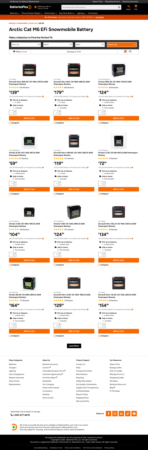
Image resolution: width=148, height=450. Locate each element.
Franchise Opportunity (52, 374)
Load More (74, 345)
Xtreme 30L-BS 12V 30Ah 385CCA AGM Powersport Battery (25, 296)
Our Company (48, 384)
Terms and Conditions (73, 448)
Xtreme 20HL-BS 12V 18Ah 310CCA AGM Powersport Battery (115, 83)
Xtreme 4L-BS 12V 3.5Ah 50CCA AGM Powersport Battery (24, 153)
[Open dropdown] (43, 96)
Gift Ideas (114, 381)
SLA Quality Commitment (86, 384)
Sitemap (46, 394)
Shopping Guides (117, 377)
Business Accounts (130, 1)
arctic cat (33, 23)
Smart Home (14, 381)
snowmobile (22, 23)
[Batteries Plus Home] (21, 7)
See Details (100, 17)
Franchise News (49, 377)
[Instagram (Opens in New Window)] (115, 413)
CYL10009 (57, 79)
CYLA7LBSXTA (103, 150)
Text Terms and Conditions (92, 448)
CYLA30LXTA (13, 292)
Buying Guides (116, 367)
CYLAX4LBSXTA (14, 150)
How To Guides (116, 371)
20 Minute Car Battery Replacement (24, 1)
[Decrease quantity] (15, 113)
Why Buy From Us (117, 374)
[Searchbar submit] (119, 7)
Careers (46, 367)
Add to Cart (29, 118)
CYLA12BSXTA (14, 221)
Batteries (12, 364)
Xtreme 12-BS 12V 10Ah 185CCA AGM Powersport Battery (24, 225)
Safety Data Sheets (84, 381)
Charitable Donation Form (53, 371)
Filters (18, 51)
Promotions (47, 391)
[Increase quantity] (15, 111)
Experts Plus (98, 1)
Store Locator (48, 398)
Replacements (15, 384)
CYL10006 (101, 221)
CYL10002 (101, 292)
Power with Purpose (51, 387)
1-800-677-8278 (21, 415)
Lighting (12, 371)
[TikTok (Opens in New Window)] (127, 413)
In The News (115, 391)
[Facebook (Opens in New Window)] (108, 413)
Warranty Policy (82, 401)
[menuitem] (14, 13)
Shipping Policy (82, 398)
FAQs (78, 367)
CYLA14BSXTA (58, 221)
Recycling (80, 377)
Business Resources (118, 384)
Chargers (13, 367)
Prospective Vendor (84, 371)
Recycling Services (112, 1)
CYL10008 (12, 79)
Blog (112, 387)
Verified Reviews (83, 391)
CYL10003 (57, 150)
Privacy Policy (109, 448)
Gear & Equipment (16, 374)
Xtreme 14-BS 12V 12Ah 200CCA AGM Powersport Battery (69, 225)
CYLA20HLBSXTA (104, 79)
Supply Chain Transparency (87, 387)
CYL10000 (57, 292)
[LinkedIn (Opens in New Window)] (121, 413)
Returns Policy (82, 394)
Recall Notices (82, 374)
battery (12, 23)
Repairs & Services (16, 377)
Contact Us (80, 364)
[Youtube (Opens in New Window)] (134, 413)
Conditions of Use (56, 448)
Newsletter (47, 381)
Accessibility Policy (40, 448)
